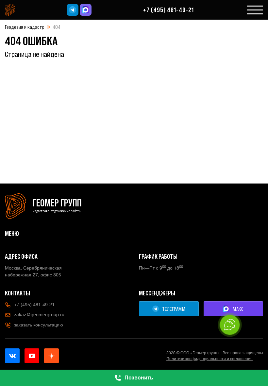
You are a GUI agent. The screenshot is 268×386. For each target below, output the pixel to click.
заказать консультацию (38, 324)
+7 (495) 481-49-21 (168, 9)
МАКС (238, 309)
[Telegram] (72, 10)
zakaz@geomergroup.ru (39, 314)
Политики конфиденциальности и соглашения (209, 359)
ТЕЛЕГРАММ (174, 309)
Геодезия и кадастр (24, 27)
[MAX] (86, 10)
